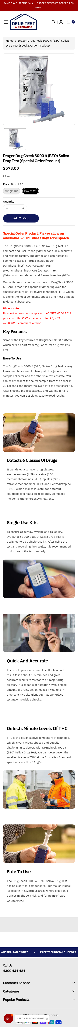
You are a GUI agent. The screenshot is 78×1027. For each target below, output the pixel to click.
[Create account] (61, 22)
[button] (6, 22)
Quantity (8, 201)
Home (9, 40)
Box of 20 (30, 191)
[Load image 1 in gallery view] (15, 139)
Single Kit (12, 191)
